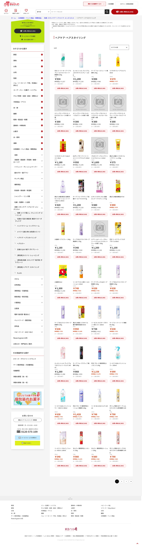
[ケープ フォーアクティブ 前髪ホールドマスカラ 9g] (81, 186)
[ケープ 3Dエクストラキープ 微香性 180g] (63, 312)
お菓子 (73, 508)
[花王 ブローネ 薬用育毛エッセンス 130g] (99, 352)
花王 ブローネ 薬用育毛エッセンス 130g (99, 364)
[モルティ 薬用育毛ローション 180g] (99, 437)
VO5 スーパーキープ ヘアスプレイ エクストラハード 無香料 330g (63, 73)
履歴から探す (15, 13)
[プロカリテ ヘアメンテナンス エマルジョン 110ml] (99, 145)
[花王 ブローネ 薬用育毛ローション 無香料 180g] (81, 395)
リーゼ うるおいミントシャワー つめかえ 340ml (63, 407)
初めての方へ (27, 443)
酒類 (42, 513)
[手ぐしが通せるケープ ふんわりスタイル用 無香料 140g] (118, 395)
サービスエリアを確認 (28, 36)
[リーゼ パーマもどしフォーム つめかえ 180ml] (63, 437)
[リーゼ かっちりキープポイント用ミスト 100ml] (99, 312)
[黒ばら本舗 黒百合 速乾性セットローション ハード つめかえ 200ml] (63, 186)
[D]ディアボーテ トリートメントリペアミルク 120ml (81, 157)
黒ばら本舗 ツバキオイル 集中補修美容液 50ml (80, 324)
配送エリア (59, 536)
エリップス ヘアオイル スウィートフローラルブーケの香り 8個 (118, 115)
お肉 (102, 511)
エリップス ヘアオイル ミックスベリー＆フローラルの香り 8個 (99, 115)
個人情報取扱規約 (78, 536)
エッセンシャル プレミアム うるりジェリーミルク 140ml (63, 365)
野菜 (12, 505)
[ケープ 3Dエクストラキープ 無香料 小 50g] (81, 228)
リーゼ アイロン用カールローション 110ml (81, 283)
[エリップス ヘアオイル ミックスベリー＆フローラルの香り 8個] (99, 102)
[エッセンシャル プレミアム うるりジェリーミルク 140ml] (63, 352)
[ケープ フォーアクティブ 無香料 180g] (81, 352)
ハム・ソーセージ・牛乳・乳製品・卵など (54, 516)
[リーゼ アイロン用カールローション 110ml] (81, 271)
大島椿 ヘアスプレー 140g (62, 239)
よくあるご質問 (49, 536)
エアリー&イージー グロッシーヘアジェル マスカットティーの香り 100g (99, 241)
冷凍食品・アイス (46, 511)
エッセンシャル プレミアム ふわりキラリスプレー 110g (81, 73)
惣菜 (72, 513)
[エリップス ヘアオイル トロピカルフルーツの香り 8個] (63, 102)
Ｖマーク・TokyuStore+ (108, 508)
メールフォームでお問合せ (29, 438)
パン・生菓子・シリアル (48, 505)
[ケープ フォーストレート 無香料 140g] (99, 60)
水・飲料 (73, 511)
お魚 (12, 511)
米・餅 (13, 513)
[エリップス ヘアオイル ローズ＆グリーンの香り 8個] (81, 102)
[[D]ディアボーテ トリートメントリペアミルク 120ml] (81, 145)
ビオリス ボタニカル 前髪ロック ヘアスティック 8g (99, 198)
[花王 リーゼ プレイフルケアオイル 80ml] (118, 228)
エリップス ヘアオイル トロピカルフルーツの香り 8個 (63, 115)
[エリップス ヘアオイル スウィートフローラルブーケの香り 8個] (118, 102)
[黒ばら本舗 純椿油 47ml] (118, 186)
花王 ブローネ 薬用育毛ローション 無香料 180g (80, 407)
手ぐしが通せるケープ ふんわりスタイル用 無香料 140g (118, 408)
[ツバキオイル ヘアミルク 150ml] (118, 60)
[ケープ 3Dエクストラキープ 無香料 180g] (118, 271)
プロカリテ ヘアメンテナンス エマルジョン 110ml (99, 157)
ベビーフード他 (105, 505)
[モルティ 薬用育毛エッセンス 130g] (81, 437)
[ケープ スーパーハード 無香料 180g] (118, 312)
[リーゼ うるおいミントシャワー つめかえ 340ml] (63, 395)
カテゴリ (6, 13)
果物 (12, 508)
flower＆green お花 (17, 518)
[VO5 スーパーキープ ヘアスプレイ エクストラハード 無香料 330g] (63, 60)
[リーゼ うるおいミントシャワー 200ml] (118, 352)
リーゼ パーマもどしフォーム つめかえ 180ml (63, 449)
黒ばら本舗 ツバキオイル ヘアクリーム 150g (117, 157)
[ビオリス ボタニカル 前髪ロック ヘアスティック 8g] (99, 186)
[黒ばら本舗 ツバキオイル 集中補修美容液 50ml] (81, 312)
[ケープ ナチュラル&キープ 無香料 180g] (99, 271)
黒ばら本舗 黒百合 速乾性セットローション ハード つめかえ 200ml (62, 199)
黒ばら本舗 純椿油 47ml (117, 197)
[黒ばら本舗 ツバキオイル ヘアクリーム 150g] (118, 145)
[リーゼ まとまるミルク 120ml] (99, 395)
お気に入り (26, 13)
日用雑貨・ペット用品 (107, 516)
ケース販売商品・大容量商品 (20, 516)
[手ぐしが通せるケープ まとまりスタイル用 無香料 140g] (118, 437)
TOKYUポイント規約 (92, 536)
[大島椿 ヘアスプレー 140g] (63, 228)
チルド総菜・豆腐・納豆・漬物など (52, 508)
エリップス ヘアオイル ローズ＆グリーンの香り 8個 (81, 114)
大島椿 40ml (58, 282)
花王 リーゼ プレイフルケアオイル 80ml (117, 240)
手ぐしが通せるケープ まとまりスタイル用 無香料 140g (118, 450)
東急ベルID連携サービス (94, 4)
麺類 (102, 513)
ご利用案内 (38, 536)
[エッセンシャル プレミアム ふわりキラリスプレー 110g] (81, 60)
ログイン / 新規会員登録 (126, 4)
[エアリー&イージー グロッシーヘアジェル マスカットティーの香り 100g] (99, 228)
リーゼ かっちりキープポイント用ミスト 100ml (99, 324)
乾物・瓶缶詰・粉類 (77, 516)
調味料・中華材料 (76, 505)
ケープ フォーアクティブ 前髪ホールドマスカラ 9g (81, 198)
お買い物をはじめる (126, 12)
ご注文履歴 (111, 4)
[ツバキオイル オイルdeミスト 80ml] (63, 145)
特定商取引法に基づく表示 (109, 536)
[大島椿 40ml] (63, 271)
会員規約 (68, 536)
